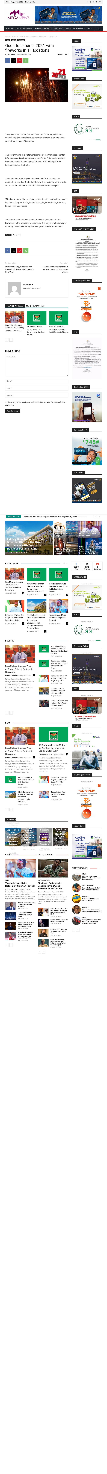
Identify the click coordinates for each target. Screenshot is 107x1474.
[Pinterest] (19, 60)
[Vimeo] (96, 2)
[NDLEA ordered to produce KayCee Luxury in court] (66, 546)
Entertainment (46, 855)
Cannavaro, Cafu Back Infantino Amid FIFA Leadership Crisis (26, 924)
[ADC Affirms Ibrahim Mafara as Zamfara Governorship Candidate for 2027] (36, 318)
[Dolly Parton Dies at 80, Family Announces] (43, 923)
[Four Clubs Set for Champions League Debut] (10, 916)
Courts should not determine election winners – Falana (58, 690)
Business (10, 536)
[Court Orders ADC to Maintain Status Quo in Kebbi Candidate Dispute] (58, 318)
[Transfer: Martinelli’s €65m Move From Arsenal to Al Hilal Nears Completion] (10, 936)
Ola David (11, 54)
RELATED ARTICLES (15, 306)
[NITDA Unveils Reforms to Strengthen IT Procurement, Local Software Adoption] (90, 546)
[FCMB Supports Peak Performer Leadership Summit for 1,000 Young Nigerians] (45, 837)
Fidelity (76, 726)
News (14, 36)
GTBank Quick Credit (82, 775)
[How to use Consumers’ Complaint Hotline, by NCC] (76, 909)
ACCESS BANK (80, 577)
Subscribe (98, 564)
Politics (13, 40)
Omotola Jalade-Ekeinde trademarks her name (91, 889)
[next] (99, 516)
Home (7, 36)
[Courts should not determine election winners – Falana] (44, 690)
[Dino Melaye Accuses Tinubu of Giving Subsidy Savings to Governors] (14, 317)
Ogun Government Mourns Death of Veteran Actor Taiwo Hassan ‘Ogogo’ (58, 942)
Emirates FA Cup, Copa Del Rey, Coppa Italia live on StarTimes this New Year (19, 269)
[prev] (95, 516)
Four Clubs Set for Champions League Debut (25, 914)
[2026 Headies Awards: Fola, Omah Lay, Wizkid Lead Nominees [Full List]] (43, 912)
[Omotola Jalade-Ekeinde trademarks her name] (76, 887)
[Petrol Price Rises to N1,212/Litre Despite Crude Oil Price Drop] (60, 837)
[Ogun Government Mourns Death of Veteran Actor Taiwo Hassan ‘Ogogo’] (43, 943)
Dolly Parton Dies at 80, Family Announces (59, 920)
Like (76, 564)
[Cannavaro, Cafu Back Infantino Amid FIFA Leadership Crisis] (10, 926)
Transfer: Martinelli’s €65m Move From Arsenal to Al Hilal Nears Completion (26, 935)
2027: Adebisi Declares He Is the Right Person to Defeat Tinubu (59, 703)
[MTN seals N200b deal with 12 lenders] (76, 898)
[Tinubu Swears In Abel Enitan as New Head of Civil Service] (90, 529)
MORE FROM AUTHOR (35, 306)
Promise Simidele (12, 675)
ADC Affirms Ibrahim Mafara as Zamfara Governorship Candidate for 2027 (52, 748)
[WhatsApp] (25, 60)
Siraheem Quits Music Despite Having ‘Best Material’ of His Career (50, 886)
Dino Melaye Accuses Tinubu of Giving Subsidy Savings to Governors (14, 327)
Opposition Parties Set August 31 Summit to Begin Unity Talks (14, 617)
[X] (93, 2)
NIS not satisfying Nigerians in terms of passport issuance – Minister (55, 269)
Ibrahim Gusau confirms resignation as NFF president (26, 904)
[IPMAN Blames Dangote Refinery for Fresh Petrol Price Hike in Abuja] (66, 529)
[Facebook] (87, 2)
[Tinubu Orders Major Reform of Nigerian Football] (58, 606)
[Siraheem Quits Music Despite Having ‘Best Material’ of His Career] (53, 868)
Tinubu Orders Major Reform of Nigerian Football (57, 617)
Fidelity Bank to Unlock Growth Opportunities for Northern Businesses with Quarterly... (26, 796)
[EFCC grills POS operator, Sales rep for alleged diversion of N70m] (76, 920)
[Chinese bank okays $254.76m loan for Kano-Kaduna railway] (76, 876)
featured (16, 235)
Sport (8, 855)
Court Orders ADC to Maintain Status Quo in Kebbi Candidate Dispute (58, 329)
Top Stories (21, 40)
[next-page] (11, 340)
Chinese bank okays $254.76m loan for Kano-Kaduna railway (91, 878)
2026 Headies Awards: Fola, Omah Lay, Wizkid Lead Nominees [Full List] (58, 911)
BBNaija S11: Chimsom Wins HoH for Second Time (58, 931)
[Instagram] (90, 2)
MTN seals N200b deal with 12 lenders (90, 899)
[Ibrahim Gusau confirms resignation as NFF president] (10, 906)
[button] (98, 28)
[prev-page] (6, 340)
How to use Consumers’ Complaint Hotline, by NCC (92, 910)
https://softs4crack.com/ (31, 288)
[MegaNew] (19, 15)
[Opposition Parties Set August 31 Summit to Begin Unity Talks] (14, 606)
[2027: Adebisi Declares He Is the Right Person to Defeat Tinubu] (44, 703)
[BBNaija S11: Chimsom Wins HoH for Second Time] (43, 933)
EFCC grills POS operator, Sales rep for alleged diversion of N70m (91, 921)
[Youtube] (99, 2)
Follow (87, 564)
